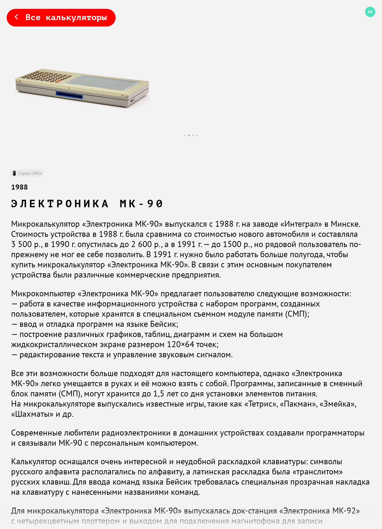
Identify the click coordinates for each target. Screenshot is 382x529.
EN (367, 17)
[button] (185, 135)
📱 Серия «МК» (26, 173)
